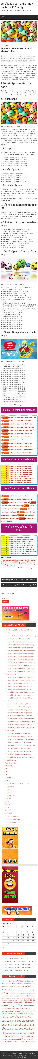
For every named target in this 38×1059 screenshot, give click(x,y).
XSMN (6, 772)
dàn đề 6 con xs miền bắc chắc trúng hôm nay (21, 656)
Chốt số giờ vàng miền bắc (9, 981)
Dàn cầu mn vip (9, 730)
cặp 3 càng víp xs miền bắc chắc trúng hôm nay (21, 650)
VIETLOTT (8, 781)
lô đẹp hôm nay (7, 1013)
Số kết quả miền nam (14, 822)
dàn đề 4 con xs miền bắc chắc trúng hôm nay (21, 653)
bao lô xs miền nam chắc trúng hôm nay (19, 733)
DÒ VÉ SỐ (7, 804)
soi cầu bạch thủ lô (9, 61)
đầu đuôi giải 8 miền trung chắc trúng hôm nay (21, 718)
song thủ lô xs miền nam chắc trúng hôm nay (21, 757)
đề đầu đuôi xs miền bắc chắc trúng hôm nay (21, 680)
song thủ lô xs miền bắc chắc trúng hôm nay (20, 698)
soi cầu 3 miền (13, 60)
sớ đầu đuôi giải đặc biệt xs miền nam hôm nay (21, 745)
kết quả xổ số (8, 1011)
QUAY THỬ (8, 810)
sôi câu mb (22, 1039)
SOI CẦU (7, 801)
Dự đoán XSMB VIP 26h (10, 996)
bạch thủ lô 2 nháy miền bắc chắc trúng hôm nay (22, 636)
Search (5, 601)
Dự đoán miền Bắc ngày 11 (24, 993)
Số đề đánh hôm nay (11, 760)
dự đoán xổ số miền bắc (23, 996)
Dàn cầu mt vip (9, 701)
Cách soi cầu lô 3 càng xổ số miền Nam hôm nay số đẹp (19, 585)
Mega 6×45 (11, 786)
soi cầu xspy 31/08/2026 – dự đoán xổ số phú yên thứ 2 (19, 579)
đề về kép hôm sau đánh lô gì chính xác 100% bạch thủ (19, 562)
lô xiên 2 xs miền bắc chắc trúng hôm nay (20, 683)
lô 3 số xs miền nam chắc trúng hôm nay (19, 751)
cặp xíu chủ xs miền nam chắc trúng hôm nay (21, 739)
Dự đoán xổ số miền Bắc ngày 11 (26, 998)
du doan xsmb (12, 56)
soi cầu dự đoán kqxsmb (12, 1029)
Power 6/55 (11, 795)
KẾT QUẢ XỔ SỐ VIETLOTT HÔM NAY (18, 783)
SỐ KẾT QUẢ (8, 813)
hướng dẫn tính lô (5, 60)
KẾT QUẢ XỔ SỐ (9, 778)
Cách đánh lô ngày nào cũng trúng (15, 986)
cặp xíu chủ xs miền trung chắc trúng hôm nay (21, 707)
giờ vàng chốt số (28, 58)
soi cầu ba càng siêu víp (23, 60)
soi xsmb (15, 1039)
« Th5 (3, 948)
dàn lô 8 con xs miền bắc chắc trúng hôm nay (21, 677)
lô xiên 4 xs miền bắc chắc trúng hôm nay (20, 689)
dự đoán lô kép (19, 56)
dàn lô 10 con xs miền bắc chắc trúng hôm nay (21, 665)
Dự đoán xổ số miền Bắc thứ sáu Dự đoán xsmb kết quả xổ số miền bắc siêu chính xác (18, 1002)
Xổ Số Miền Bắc (9, 1041)
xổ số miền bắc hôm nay (21, 1041)
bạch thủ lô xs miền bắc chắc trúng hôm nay (20, 647)
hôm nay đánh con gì (29, 1005)
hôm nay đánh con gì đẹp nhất (16, 1008)
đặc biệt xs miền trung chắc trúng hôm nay (20, 710)
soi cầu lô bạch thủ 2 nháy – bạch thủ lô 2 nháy (18, 630)
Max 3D (10, 789)
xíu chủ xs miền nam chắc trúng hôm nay (20, 754)
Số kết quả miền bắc (13, 816)
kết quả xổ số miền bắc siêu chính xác (24, 1011)
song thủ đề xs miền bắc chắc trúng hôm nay (21, 692)
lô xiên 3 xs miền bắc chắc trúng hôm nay (20, 686)
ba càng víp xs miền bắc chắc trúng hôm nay (21, 639)
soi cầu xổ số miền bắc (25, 1036)
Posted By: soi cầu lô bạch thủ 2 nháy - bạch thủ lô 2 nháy (16, 55)
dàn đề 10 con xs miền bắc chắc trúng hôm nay (21, 662)
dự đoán (9, 990)
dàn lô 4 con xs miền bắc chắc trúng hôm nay (21, 668)
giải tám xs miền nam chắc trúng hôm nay (20, 742)
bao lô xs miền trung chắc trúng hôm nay (19, 704)
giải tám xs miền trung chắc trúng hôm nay (20, 713)
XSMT (6, 775)
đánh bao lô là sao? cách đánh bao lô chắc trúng (17, 568)
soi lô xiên (10, 1039)
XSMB (6, 769)
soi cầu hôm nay (18, 61)
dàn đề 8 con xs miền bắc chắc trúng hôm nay (21, 659)
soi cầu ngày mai (27, 61)
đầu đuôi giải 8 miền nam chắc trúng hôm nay (21, 748)
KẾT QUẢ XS (8, 766)
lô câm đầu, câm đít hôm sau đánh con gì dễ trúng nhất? (20, 560)
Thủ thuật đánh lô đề (6, 39)
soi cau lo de (8, 1017)
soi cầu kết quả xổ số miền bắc (15, 1033)
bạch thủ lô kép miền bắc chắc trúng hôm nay (21, 645)
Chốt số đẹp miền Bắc (11, 983)
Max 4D (10, 792)
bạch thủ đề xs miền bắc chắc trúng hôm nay (21, 642)
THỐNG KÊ (8, 798)
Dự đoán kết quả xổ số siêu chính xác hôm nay (23, 990)
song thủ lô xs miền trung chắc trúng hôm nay (21, 727)
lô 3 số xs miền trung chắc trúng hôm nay (20, 715)
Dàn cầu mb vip (9, 633)
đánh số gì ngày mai (29, 56)
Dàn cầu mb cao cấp (11, 674)
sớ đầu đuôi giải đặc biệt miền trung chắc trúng (21, 721)
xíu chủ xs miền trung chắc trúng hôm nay (20, 724)
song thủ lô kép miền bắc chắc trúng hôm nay (21, 695)
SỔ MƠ (7, 807)
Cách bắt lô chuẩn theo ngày (24, 983)
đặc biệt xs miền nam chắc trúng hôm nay (20, 736)
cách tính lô (5, 56)
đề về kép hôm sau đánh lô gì (17, 58)
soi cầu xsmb (13, 1036)
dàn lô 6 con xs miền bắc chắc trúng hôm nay (21, 671)
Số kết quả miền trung (14, 819)
